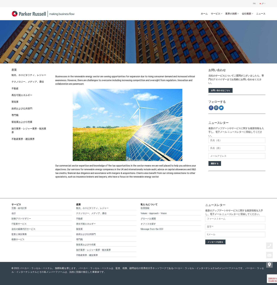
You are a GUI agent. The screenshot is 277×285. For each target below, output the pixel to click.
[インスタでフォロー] (216, 107)
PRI (254, 3)
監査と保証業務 (19, 234)
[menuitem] (262, 3)
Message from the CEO (152, 229)
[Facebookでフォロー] (211, 107)
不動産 (15, 88)
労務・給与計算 (19, 208)
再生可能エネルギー (22, 95)
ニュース (260, 13)
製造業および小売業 (22, 122)
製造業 (15, 101)
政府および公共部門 (22, 108)
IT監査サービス (19, 224)
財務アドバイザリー (21, 218)
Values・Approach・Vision (154, 213)
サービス (215, 13)
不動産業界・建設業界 (23, 139)
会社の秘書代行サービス (23, 229)
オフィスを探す (148, 224)
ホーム (204, 13)
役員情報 (145, 208)
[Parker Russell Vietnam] (43, 13)
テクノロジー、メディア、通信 (28, 81)
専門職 (15, 115)
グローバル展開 (148, 218)
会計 (14, 213)
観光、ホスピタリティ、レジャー (29, 75)
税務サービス (18, 239)
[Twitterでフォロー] (221, 107)
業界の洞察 (231, 13)
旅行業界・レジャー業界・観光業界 (93, 250)
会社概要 (246, 13)
